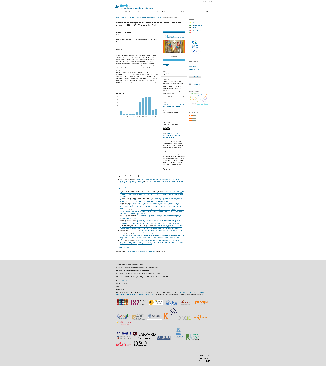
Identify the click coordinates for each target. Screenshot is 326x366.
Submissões (156, 12)
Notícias (176, 12)
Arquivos (123, 17)
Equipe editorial (166, 12)
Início (117, 17)
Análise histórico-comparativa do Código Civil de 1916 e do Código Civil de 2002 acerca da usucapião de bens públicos (151, 199)
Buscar (209, 12)
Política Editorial (129, 12)
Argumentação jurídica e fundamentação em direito (156, 230)
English (193, 22)
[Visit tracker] (195, 84)
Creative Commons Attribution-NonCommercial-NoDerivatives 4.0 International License (173, 135)
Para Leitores (192, 64)
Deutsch (193, 27)
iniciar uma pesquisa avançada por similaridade (141, 251)
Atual (139, 12)
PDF (166, 66)
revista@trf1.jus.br (126, 281)
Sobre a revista (118, 12)
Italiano (193, 33)
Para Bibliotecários (194, 69)
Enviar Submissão (195, 77)
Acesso (210, 1)
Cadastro (204, 1)
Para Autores (192, 66)
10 (126, 247)
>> (129, 247)
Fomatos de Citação (169, 96)
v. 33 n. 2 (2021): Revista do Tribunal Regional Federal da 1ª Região (144, 17)
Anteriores (147, 12)
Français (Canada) (196, 30)
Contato (183, 12)
